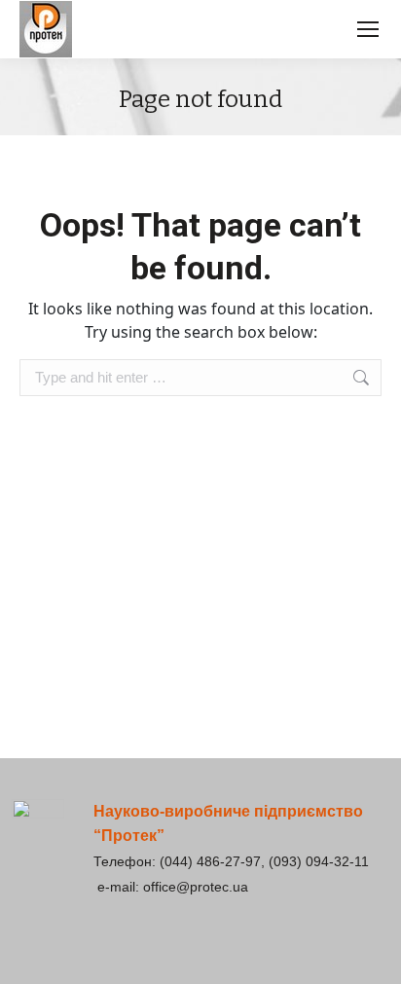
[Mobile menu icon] (368, 29)
